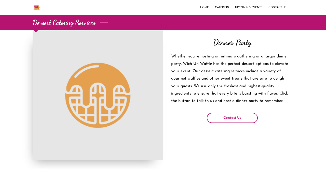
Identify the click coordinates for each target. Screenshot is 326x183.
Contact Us (232, 117)
